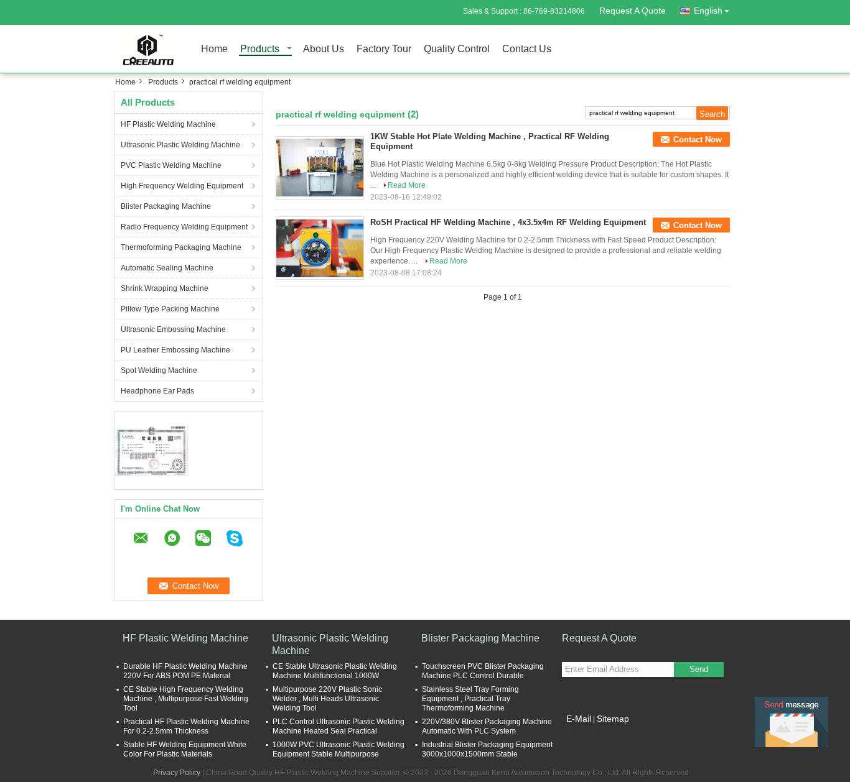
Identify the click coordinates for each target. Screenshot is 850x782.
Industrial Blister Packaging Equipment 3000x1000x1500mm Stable (487, 749)
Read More (407, 185)
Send (698, 669)
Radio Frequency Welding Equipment (184, 227)
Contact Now (697, 139)
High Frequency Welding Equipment (182, 186)
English (708, 11)
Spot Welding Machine (159, 370)
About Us (323, 49)
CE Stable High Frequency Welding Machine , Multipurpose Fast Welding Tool (185, 698)
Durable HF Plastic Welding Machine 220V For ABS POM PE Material (185, 671)
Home (214, 49)
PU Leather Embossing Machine (175, 350)
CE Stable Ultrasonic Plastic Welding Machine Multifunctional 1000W (335, 671)
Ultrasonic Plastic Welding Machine (180, 144)
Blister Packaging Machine (166, 206)
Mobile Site (588, 734)
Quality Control (457, 49)
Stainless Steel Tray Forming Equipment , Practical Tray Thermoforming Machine (470, 698)
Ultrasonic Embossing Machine (173, 329)
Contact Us (526, 49)
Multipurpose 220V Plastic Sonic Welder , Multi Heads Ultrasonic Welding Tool (327, 698)
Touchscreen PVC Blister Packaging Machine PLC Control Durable (483, 671)
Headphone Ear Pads (157, 391)
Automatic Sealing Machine (167, 268)
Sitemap (613, 719)
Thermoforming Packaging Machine (181, 247)
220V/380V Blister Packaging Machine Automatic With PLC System (487, 726)
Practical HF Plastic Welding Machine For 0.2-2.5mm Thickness (186, 726)
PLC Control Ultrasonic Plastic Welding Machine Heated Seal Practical (338, 726)
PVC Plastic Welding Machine (171, 165)
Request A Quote (632, 11)
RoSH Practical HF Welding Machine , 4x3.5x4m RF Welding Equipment (508, 222)
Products (259, 49)
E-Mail (578, 719)
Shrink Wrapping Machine (164, 288)
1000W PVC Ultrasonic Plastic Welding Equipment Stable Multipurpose (338, 749)
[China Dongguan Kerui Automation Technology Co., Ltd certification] (151, 448)
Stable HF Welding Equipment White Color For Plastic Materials (184, 749)
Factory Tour (384, 49)
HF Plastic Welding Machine (168, 124)
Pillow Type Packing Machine (170, 309)
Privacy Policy (176, 772)
